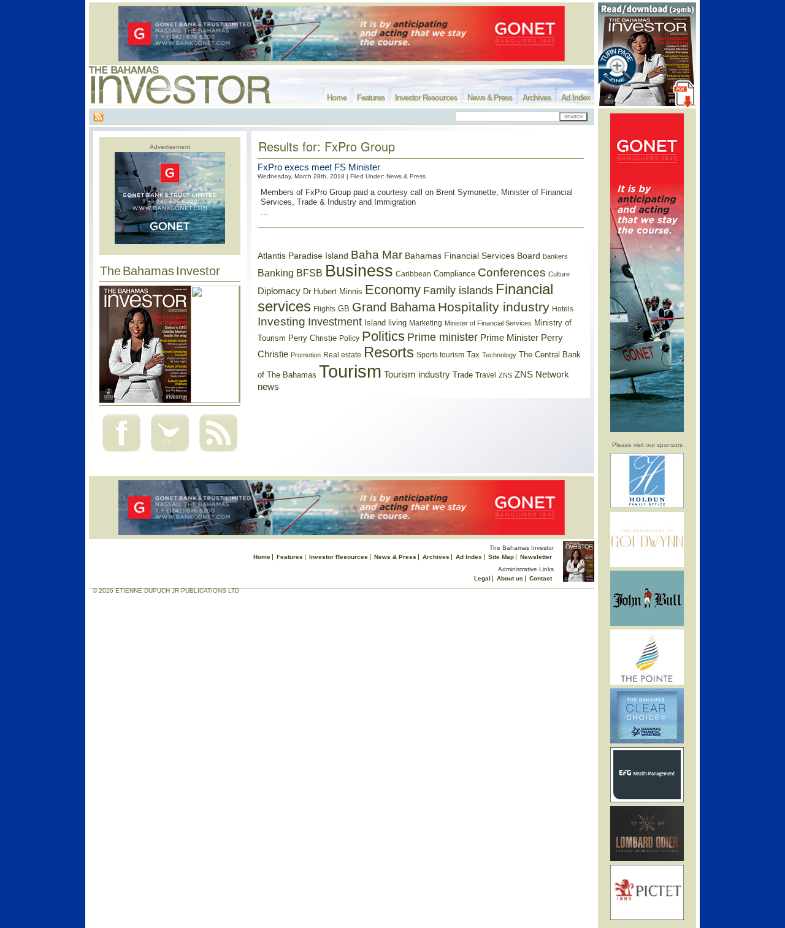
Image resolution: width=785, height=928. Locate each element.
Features (371, 97)
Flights (324, 309)
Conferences (512, 272)
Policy (349, 338)
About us (510, 578)
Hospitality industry (494, 307)
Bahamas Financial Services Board (472, 256)
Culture (559, 274)
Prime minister (442, 336)
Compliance (454, 273)
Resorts (389, 352)
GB (344, 308)
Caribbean (413, 274)
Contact (540, 578)
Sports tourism (440, 355)
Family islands (458, 290)
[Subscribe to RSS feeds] (218, 453)
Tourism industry (417, 374)
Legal (482, 578)
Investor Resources (426, 97)
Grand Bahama (393, 307)
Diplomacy (279, 291)
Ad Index (575, 97)
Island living (385, 322)
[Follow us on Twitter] (170, 453)
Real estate (342, 355)
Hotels (562, 309)
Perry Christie (312, 338)
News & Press (489, 97)
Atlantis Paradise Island (303, 256)
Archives (537, 97)
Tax (473, 354)
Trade (463, 374)
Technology (499, 355)
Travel (485, 375)
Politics (383, 336)
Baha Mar (376, 254)
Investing (281, 321)
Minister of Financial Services (488, 323)
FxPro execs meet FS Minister (319, 167)
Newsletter (536, 556)
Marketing (425, 323)
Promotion (306, 355)
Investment (335, 322)
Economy (393, 289)
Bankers (555, 256)
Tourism (350, 371)
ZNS (505, 375)
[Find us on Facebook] (121, 453)
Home (337, 97)
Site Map (501, 556)
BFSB (309, 272)
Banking (276, 272)
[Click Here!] (647, 506)
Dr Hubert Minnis (332, 291)
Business (359, 271)
